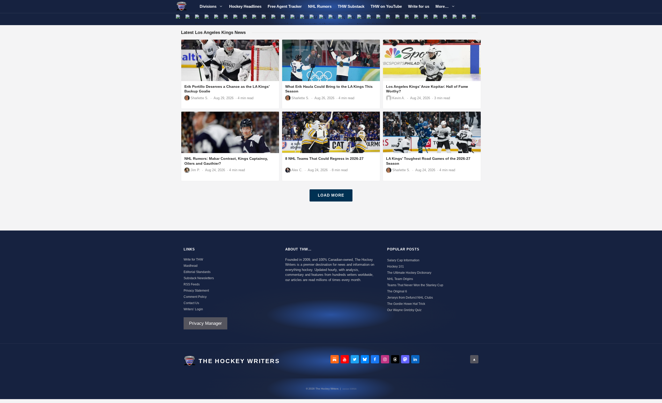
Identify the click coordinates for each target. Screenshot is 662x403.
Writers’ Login (193, 309)
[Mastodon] (405, 359)
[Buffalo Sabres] (200, 19)
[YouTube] (345, 359)
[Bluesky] (365, 359)
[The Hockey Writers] (181, 6)
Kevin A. (398, 98)
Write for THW (193, 259)
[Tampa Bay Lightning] (419, 19)
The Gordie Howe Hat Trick (406, 304)
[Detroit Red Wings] (266, 19)
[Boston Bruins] (190, 19)
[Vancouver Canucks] (448, 19)
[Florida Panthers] (285, 19)
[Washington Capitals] (466, 19)
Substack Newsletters (199, 278)
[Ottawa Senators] (362, 19)
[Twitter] (355, 359)
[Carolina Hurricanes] (219, 19)
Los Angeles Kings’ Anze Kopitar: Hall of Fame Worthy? (427, 88)
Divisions (208, 6)
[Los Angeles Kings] (295, 19)
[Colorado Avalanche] (238, 19)
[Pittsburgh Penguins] (381, 19)
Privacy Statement (196, 290)
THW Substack (351, 6)
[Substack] (334, 359)
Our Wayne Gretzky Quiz (404, 310)
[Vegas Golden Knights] (457, 19)
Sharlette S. (199, 98)
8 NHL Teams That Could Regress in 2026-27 (324, 158)
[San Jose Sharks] (390, 19)
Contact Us (191, 303)
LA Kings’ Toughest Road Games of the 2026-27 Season (428, 160)
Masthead (191, 266)
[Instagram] (385, 359)
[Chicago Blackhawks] (228, 19)
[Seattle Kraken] (400, 19)
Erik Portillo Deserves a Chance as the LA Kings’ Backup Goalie (226, 88)
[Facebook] (375, 359)
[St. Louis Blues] (409, 19)
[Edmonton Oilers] (276, 19)
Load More (331, 195)
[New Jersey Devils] (333, 19)
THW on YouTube (386, 6)
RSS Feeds (192, 284)
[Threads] (395, 359)
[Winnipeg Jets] (476, 19)
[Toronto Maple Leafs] (428, 19)
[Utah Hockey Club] (438, 19)
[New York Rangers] (352, 19)
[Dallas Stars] (257, 19)
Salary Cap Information (403, 260)
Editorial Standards (197, 272)
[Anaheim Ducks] (180, 19)
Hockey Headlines (245, 6)
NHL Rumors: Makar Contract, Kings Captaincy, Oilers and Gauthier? (226, 160)
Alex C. (297, 170)
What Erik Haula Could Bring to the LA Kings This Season (329, 88)
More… (442, 6)
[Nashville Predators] (323, 19)
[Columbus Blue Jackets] (247, 19)
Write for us (418, 6)
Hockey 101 (395, 266)
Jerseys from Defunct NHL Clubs (410, 297)
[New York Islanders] (343, 19)
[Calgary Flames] (209, 19)
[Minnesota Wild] (304, 19)
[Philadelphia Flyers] (371, 19)
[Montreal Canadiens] (314, 19)
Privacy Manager (205, 323)
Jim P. (195, 170)
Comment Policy (195, 297)
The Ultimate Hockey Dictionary (409, 273)
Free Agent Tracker (285, 6)
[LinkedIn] (415, 359)
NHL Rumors (320, 6)
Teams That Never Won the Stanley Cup (415, 285)
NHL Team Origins (400, 279)
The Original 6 (397, 291)
